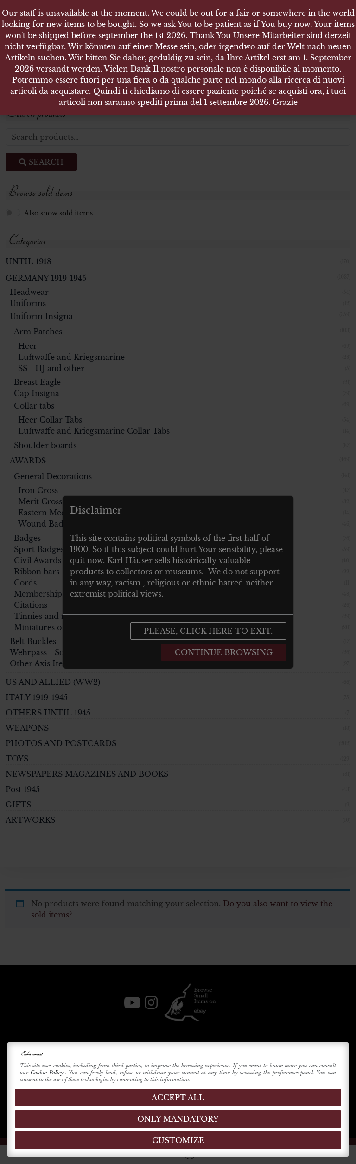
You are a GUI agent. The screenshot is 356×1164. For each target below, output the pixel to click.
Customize (178, 1140)
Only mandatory (178, 1119)
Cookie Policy (48, 1072)
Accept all (178, 1097)
